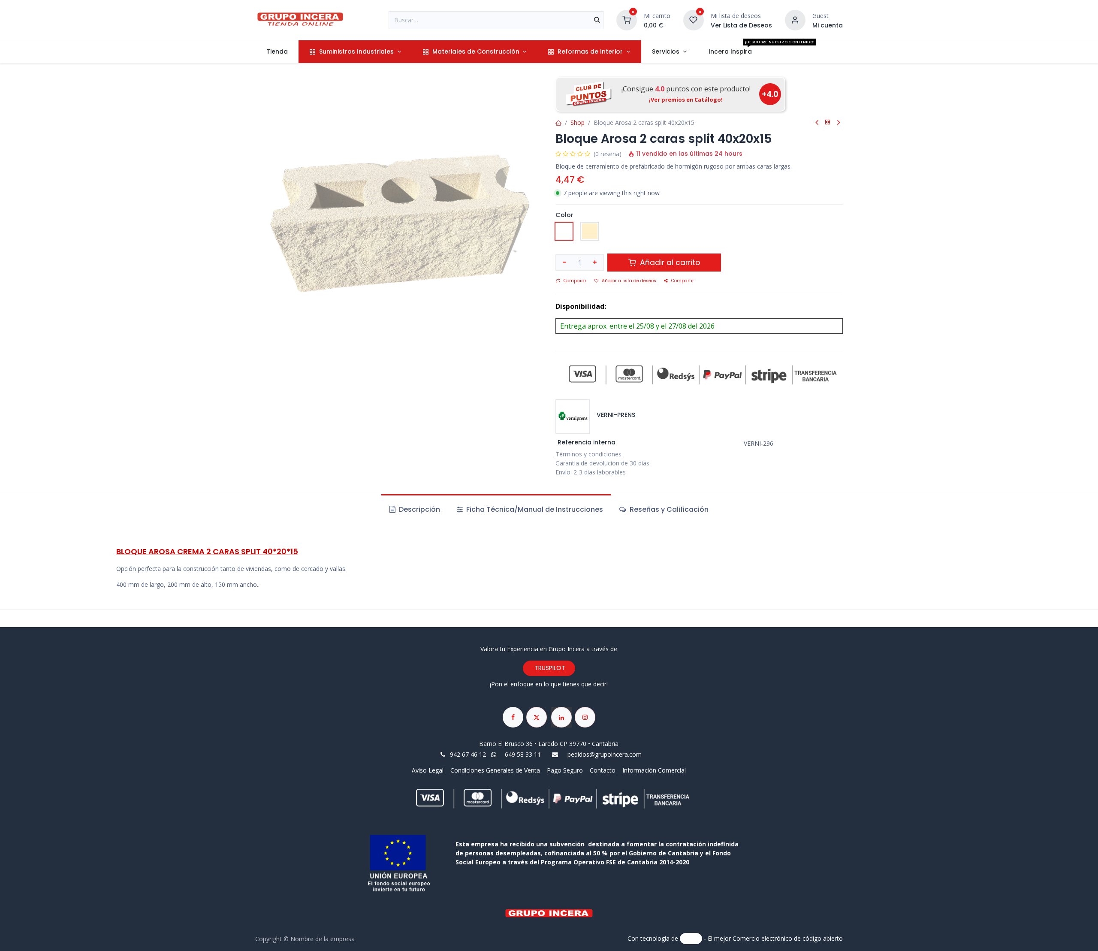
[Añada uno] (595, 262)
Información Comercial (654, 770)
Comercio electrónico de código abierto (788, 938)
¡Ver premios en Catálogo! (686, 99)
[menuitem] (277, 51)
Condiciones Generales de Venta (495, 770)
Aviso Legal (428, 770)
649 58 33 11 (524, 754)
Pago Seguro (565, 770)
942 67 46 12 (468, 754)
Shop (577, 122)
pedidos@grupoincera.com (604, 754)
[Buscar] (597, 20)
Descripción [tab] (418, 509)
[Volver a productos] (828, 122)
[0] (626, 19)
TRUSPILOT (549, 668)
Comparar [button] (575, 281)
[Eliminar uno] (564, 262)
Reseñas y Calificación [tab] (668, 509)
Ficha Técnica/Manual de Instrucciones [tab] (534, 509)
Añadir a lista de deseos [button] (629, 281)
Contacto (602, 770)
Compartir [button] (682, 281)
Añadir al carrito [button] (669, 262)
